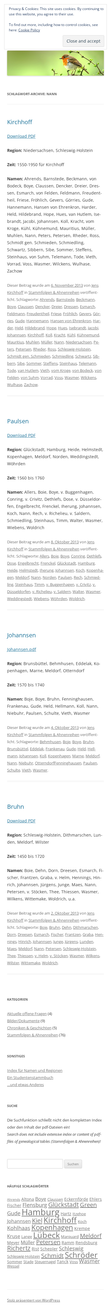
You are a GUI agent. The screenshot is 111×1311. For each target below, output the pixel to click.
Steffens (50, 363)
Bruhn (88, 741)
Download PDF (21, 136)
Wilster (13, 962)
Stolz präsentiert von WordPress (33, 1300)
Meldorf (22, 577)
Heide (12, 570)
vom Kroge (60, 370)
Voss (58, 377)
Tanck (62, 1261)
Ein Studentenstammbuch (30, 1077)
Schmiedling (62, 356)
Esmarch (87, 306)
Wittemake (30, 962)
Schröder (81, 1255)
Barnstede (65, 299)
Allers (44, 556)
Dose (11, 563)
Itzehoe (79, 1213)
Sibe (21, 363)
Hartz (66, 1213)
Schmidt (52, 1256)
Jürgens (71, 941)
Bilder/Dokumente (23, 1020)
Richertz (18, 1248)
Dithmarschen (85, 927)
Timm (39, 584)
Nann (59, 342)
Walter (78, 591)
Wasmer (72, 377)
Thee (11, 955)
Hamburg (86, 563)
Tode (11, 370)
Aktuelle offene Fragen (27, 1013)
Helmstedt (28, 570)
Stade (28, 1261)
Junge (58, 941)
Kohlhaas (18, 1227)
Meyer (13, 1242)
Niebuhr (26, 763)
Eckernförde (76, 1199)
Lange (26, 1236)
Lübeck (46, 1234)
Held (19, 327)
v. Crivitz (83, 584)
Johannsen (16, 335)
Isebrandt (77, 327)
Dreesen (25, 934)
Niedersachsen (79, 342)
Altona (27, 1199)
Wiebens (41, 598)
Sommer (33, 363)
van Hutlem (28, 370)
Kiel (37, 1220)
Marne (78, 756)
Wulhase (14, 384)
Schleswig (71, 1248)
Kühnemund (88, 335)
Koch (80, 570)
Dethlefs (94, 556)
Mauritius (15, 342)
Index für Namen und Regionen (34, 1070)
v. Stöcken (59, 955)
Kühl (71, 335)
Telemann (87, 363)
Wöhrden (59, 598)
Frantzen (73, 934)
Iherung (47, 570)
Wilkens (92, 955)
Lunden (86, 941)
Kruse (13, 1236)
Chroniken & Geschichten (29, 1027)
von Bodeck (82, 370)
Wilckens (88, 377)
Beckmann (85, 299)
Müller (46, 342)
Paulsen (18, 421)
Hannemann (37, 320)
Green (88, 1205)
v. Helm (41, 955)
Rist (35, 1249)
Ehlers (95, 1199)
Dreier (57, 306)
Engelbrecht (28, 563)
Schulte (13, 770)
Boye (11, 306)
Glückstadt (66, 563)
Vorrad (47, 377)
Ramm (68, 1242)
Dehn (66, 927)
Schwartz (83, 356)
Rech (78, 577)
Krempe (82, 1228)
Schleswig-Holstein (74, 349)
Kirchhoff (19, 122)
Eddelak (37, 748)
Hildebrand (35, 327)
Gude (20, 320)
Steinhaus (68, 363)
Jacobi (93, 327)
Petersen (23, 349)
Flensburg (34, 1204)
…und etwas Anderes (25, 1084)
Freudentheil (38, 313)
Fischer (57, 934)
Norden (49, 577)
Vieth (44, 370)
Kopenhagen (59, 756)
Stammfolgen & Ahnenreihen (53, 292)
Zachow (31, 384)
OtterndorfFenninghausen (58, 763)
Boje (66, 741)
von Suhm (30, 377)
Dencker (42, 306)
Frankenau (55, 748)
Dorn (11, 934)
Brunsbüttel (17, 748)
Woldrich (77, 598)
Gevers (85, 313)
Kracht (59, 335)
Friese (56, 313)
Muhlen (32, 342)
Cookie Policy (29, 30)
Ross (52, 349)
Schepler (49, 1249)
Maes (12, 948)
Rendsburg (86, 1242)
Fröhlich (70, 313)
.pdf (32, 649)
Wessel (13, 1266)
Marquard (70, 1236)
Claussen (25, 306)
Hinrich (24, 941)
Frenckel (48, 563)
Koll (49, 335)
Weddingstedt (19, 598)
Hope (51, 327)
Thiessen (25, 955)
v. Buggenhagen (60, 584)
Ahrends (47, 299)
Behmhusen (50, 741)
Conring (78, 556)
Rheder (39, 349)
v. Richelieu (42, 591)
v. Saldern (62, 591)
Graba (88, 934)
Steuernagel (45, 1261)
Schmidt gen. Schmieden (28, 356)
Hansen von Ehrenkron (70, 320)
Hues (62, 327)
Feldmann (16, 313)
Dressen (71, 306)
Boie (55, 556)
